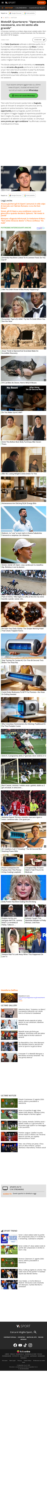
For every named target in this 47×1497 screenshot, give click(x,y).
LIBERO (7, 1354)
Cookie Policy (27, 1360)
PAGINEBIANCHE (6, 1356)
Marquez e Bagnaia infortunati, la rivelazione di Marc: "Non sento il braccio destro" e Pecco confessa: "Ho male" (23, 220)
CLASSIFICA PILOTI (37, 8)
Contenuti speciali (10, 1337)
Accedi (41, 3)
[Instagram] (30, 1346)
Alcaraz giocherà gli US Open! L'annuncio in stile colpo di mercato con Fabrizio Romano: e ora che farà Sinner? (23, 206)
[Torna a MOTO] (2, 7)
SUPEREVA (24, 1358)
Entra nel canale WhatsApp (25, 96)
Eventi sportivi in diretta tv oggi (24, 1193)
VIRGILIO (12, 1354)
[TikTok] (25, 1346)
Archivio (23, 1339)
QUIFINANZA (33, 1356)
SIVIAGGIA (26, 1356)
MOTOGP (14, 17)
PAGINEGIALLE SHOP (31, 1354)
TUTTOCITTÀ (15, 1356)
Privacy (20, 1360)
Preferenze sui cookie (39, 1360)
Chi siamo (4, 1360)
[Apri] (2, 2)
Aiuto (23, 1362)
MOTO (7, 17)
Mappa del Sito (32, 1337)
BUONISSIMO (41, 1356)
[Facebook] (15, 1346)
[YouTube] (20, 1346)
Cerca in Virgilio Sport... (21, 1332)
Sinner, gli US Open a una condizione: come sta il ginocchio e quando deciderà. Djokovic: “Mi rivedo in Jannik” (22, 213)
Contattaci (21, 1337)
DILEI (21, 1356)
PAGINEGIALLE (20, 1354)
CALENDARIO (21, 8)
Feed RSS (40, 1337)
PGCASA (39, 1354)
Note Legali (13, 1360)
